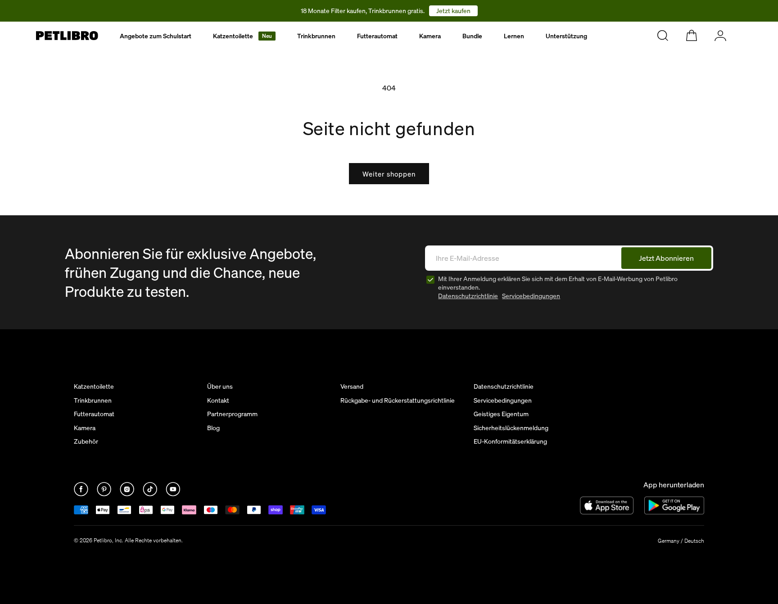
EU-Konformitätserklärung (510, 441)
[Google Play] (674, 505)
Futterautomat (377, 36)
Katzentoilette (242, 36)
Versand (351, 386)
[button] (244, 36)
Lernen (514, 36)
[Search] (663, 35)
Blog (213, 428)
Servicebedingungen (531, 295)
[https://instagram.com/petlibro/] (128, 494)
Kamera (430, 36)
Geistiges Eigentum (501, 414)
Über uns (220, 386)
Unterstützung (566, 36)
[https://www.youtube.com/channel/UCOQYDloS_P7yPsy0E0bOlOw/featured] (173, 494)
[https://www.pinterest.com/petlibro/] (105, 494)
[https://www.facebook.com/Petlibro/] (82, 494)
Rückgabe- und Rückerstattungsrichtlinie (397, 400)
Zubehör (86, 441)
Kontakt (218, 400)
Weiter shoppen (389, 173)
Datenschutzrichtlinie (468, 295)
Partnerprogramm (232, 414)
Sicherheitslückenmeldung (511, 428)
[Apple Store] (606, 505)
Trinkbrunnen (316, 36)
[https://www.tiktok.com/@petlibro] (150, 494)
